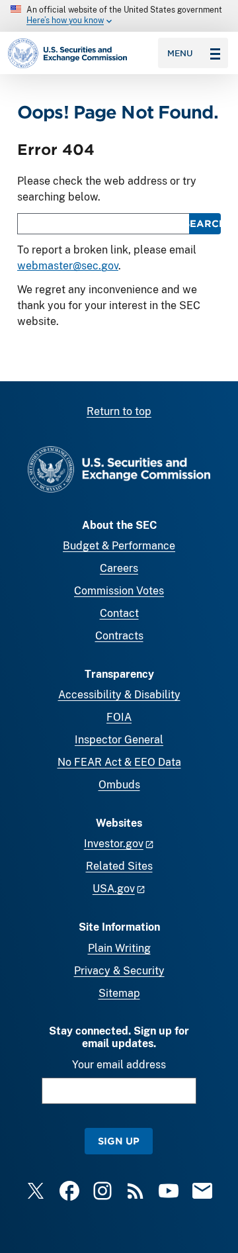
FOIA (119, 717)
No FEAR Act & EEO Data (119, 762)
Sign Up (118, 1140)
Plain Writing (119, 948)
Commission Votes (119, 590)
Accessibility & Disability (119, 694)
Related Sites (119, 866)
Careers (119, 568)
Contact (119, 613)
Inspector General (119, 739)
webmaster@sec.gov (67, 265)
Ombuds (119, 784)
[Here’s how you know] (119, 16)
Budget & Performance (119, 545)
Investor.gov (113, 843)
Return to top (119, 411)
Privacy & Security (119, 970)
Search (205, 223)
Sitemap (119, 993)
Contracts (119, 635)
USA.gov (114, 888)
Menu (180, 53)
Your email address (119, 1064)
